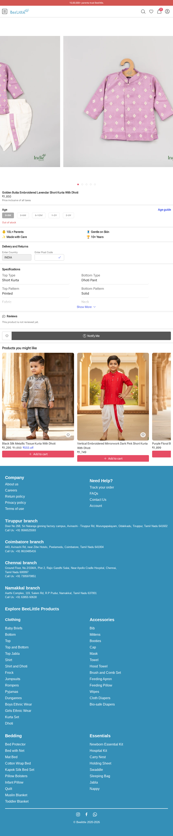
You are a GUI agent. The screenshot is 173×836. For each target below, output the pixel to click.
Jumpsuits (12, 679)
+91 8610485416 (26, 551)
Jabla (94, 782)
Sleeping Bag (100, 776)
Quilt (8, 789)
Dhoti (9, 723)
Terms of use (14, 509)
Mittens (95, 634)
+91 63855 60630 (26, 597)
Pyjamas (11, 691)
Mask (94, 653)
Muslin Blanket (16, 795)
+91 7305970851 (26, 576)
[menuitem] (4, 11)
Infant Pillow (14, 782)
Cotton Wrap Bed (18, 763)
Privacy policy (15, 502)
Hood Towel (99, 666)
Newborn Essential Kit (106, 744)
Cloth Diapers (100, 698)
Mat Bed (11, 757)
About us (11, 484)
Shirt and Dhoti (16, 666)
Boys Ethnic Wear (18, 704)
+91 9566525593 (26, 530)
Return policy (15, 496)
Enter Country (10, 252)
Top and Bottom (16, 647)
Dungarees (13, 698)
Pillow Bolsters (16, 776)
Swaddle (96, 769)
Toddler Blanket (16, 801)
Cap (93, 647)
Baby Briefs (13, 628)
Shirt (8, 660)
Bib (92, 628)
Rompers (12, 685)
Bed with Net (14, 750)
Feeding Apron (101, 679)
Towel (94, 660)
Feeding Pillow (101, 685)
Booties (95, 641)
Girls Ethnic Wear (18, 710)
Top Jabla (12, 653)
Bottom (10, 634)
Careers (11, 490)
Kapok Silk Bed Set (19, 769)
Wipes (94, 691)
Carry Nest (98, 757)
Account (96, 506)
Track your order (102, 487)
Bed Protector (15, 744)
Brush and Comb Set (105, 672)
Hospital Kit (98, 750)
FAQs (94, 493)
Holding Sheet (100, 763)
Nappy (95, 789)
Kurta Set (12, 717)
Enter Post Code (44, 252)
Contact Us (98, 499)
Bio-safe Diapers (102, 704)
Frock (9, 672)
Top (8, 641)
